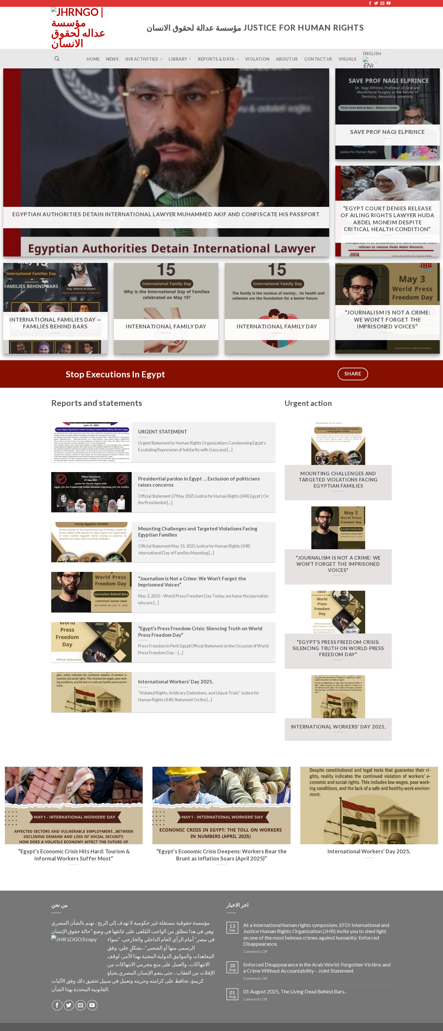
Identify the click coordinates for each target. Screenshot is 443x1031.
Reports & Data (216, 59)
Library (178, 59)
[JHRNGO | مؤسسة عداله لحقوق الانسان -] (80, 28)
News (112, 59)
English (372, 53)
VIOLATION (257, 59)
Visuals (348, 59)
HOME (93, 59)
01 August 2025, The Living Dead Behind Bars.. (294, 991)
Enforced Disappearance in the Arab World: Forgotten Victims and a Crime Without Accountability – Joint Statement (316, 967)
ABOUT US (287, 59)
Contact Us (318, 59)
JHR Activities (141, 59)
